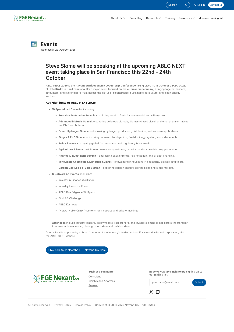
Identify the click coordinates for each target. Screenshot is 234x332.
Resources (185, 18)
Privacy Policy (62, 305)
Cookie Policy (83, 305)
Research (152, 18)
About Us (116, 18)
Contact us (216, 4)
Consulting (136, 18)
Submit (199, 282)
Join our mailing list (211, 18)
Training (170, 18)
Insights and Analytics (102, 281)
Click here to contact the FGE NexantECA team (77, 250)
